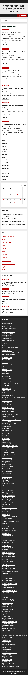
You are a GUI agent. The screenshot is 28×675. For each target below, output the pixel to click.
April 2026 (4, 154)
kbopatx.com (5, 402)
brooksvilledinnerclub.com (9, 423)
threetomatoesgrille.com (8, 540)
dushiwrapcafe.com (7, 457)
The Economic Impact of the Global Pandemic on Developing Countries (14, 283)
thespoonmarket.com (7, 394)
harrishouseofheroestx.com (9, 425)
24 (20, 200)
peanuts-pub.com (6, 487)
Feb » (24, 205)
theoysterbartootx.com (8, 551)
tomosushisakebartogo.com (9, 652)
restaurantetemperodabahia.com (10, 516)
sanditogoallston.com (7, 330)
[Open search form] (15, 15)
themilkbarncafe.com (7, 502)
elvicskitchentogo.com (7, 478)
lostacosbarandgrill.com (8, 471)
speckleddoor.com (7, 350)
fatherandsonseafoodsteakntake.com (11, 419)
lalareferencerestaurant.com (9, 621)
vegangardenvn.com (7, 661)
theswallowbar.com (7, 525)
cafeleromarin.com (7, 499)
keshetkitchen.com (7, 656)
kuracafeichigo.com (7, 637)
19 (3, 200)
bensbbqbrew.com (7, 659)
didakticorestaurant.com (8, 630)
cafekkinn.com (5, 642)
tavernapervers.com (7, 518)
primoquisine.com (6, 404)
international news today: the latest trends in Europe (13, 106)
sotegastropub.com (7, 520)
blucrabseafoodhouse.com (9, 497)
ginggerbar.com (6, 523)
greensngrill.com (6, 388)
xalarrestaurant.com (7, 618)
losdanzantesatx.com (7, 437)
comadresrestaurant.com (8, 623)
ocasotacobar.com (7, 430)
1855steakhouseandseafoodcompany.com (13, 544)
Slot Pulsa (4, 270)
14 (10, 197)
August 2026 (5, 143)
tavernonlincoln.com (7, 609)
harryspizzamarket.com (8, 649)
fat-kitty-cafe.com (6, 639)
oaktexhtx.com (6, 563)
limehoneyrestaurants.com (9, 627)
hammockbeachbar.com (8, 489)
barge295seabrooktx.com (8, 570)
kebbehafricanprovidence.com (10, 347)
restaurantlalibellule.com (8, 616)
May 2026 (4, 152)
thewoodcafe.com (6, 337)
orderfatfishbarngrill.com (8, 568)
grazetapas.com (6, 514)
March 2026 (4, 157)
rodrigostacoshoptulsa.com (9, 547)
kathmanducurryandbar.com (9, 537)
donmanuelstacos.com (8, 539)
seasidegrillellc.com (7, 582)
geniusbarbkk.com (6, 566)
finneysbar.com (6, 504)
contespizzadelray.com (8, 361)
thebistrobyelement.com (8, 432)
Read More (6, 45)
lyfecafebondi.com (6, 426)
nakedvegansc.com (7, 665)
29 (14, 202)
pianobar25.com (6, 438)
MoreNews (22, 671)
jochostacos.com (6, 596)
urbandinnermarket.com (8, 475)
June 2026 (4, 149)
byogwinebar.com (6, 463)
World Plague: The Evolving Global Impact (11, 219)
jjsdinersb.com (6, 611)
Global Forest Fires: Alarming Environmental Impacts (13, 224)
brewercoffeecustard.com (8, 354)
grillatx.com (5, 480)
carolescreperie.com (7, 395)
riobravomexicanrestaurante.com (10, 352)
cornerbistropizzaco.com (8, 454)
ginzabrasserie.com (7, 506)
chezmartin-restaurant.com (9, 409)
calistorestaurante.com (8, 387)
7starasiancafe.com (7, 369)
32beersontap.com (7, 345)
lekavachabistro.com (7, 466)
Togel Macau (5, 254)
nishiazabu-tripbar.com (8, 447)
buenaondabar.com (7, 449)
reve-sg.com (5, 366)
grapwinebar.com (6, 464)
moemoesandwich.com (8, 608)
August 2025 (5, 176)
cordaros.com (5, 371)
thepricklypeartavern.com (8, 558)
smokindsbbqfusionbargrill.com (10, 571)
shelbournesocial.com (7, 356)
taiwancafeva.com (6, 342)
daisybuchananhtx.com (8, 416)
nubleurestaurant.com (8, 615)
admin (4, 34)
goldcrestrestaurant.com (8, 628)
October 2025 (5, 171)
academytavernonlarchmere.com (10, 580)
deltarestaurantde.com (8, 625)
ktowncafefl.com (6, 494)
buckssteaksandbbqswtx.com (9, 556)
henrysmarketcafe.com (8, 382)
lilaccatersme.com (6, 349)
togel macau (5, 267)
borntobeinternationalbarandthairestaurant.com (14, 635)
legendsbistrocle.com (7, 490)
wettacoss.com (6, 433)
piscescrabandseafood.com (9, 601)
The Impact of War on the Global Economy (12, 71)
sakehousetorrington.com (8, 390)
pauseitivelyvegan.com (8, 663)
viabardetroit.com (6, 428)
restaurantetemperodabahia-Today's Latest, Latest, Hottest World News (14, 8)
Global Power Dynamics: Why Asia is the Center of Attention (14, 52)
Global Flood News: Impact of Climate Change (12, 227)
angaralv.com (5, 368)
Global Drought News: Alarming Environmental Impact (14, 221)
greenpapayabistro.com (8, 528)
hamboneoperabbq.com (8, 658)
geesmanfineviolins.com (8, 340)
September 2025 (5, 173)
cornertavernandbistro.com (9, 594)
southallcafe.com (6, 545)
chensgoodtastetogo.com (8, 578)
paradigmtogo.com (7, 476)
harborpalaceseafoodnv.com (9, 440)
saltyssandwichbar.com (8, 483)
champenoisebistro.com (8, 552)
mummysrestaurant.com (8, 559)
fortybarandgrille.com (7, 359)
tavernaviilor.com (6, 532)
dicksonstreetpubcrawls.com (9, 444)
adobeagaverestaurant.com (9, 613)
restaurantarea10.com (8, 375)
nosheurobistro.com (7, 333)
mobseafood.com (6, 442)
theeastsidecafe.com (7, 561)
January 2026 (5, 163)
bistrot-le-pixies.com (7, 513)
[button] (2, 15)
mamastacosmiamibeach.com (9, 507)
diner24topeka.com (7, 527)
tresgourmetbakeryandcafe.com (10, 521)
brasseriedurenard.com (8, 378)
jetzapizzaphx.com (7, 646)
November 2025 (5, 168)
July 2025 (4, 179)
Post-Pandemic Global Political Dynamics (12, 33)
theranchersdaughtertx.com (9, 590)
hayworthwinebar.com (8, 587)
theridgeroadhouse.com (8, 331)
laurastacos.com (6, 533)
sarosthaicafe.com (6, 585)
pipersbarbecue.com (7, 461)
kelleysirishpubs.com (7, 602)
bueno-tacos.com (6, 577)
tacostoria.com (6, 435)
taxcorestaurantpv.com (8, 599)
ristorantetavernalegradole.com (10, 445)
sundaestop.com (6, 344)
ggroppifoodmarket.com (8, 392)
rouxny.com (5, 380)
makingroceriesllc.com (8, 399)
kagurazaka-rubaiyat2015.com (9, 328)
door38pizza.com (6, 647)
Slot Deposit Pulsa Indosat (8, 263)
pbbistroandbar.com (7, 482)
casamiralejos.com (7, 400)
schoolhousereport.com (8, 413)
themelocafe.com (6, 640)
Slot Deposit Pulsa (6, 260)
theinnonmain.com (7, 338)
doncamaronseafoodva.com (9, 592)
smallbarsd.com (6, 325)
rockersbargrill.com (7, 501)
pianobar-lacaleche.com (8, 411)
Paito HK (4, 251)
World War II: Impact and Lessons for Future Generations (13, 89)
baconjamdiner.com (7, 589)
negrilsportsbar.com (7, 456)
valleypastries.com (7, 376)
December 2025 (5, 165)
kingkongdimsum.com (7, 542)
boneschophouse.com (8, 407)
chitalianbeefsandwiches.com (9, 530)
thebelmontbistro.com (8, 452)
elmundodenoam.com (7, 323)
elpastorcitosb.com (7, 335)
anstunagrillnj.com (7, 651)
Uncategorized (5, 29)
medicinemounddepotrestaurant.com (12, 620)
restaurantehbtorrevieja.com (9, 634)
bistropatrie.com (6, 418)
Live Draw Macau (6, 242)
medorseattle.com (6, 470)
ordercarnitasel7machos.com (9, 364)
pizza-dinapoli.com (7, 357)
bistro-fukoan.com (6, 468)
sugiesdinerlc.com (6, 509)
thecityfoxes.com (6, 406)
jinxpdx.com (5, 362)
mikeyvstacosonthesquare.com (10, 414)
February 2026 (5, 160)
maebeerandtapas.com (8, 554)
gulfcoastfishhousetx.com (8, 564)
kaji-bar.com (5, 549)
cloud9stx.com (6, 511)
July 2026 (4, 146)
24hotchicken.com (6, 326)
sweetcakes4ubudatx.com (8, 492)
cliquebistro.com (6, 421)
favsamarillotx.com (7, 597)
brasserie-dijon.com (7, 575)
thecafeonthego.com (7, 459)
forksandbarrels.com (7, 451)
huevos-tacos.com (6, 473)
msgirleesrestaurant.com (8, 495)
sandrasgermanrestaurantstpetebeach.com (13, 397)
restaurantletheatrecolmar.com (10, 383)
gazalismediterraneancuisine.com (10, 666)
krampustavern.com (7, 604)
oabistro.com (5, 485)
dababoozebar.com (7, 606)
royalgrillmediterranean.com (9, 583)
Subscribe (23, 16)
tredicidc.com (5, 385)
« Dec (3, 205)
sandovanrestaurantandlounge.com (11, 632)
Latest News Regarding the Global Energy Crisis (14, 124)
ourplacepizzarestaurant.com (9, 644)
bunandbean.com (6, 373)
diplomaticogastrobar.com (9, 654)
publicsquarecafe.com (7, 535)
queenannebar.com (7, 573)
